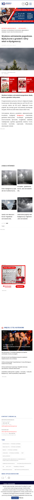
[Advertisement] (17, 146)
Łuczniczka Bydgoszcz (24, 463)
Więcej (21, 498)
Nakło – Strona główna (10, 450)
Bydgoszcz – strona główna (12, 443)
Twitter (6, 478)
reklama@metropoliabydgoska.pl (9, 431)
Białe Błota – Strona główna (12, 447)
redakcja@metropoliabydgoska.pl (9, 426)
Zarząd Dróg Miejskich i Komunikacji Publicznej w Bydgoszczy (14, 459)
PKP (22, 453)
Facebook (3, 478)
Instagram (9, 478)
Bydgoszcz (20, 115)
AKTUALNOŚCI (22, 28)
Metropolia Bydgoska (7, 4)
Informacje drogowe (23, 3)
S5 (3, 466)
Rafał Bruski (6, 456)
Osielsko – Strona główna (11, 453)
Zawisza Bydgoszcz (9, 463)
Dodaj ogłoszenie (9, 484)
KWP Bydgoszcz (7, 469)
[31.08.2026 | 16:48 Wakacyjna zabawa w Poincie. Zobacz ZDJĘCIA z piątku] (17, 340)
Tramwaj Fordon (18, 466)
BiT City (8, 466)
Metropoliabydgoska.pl (9, 28)
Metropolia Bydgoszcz (22, 469)
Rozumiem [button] (15, 498)
